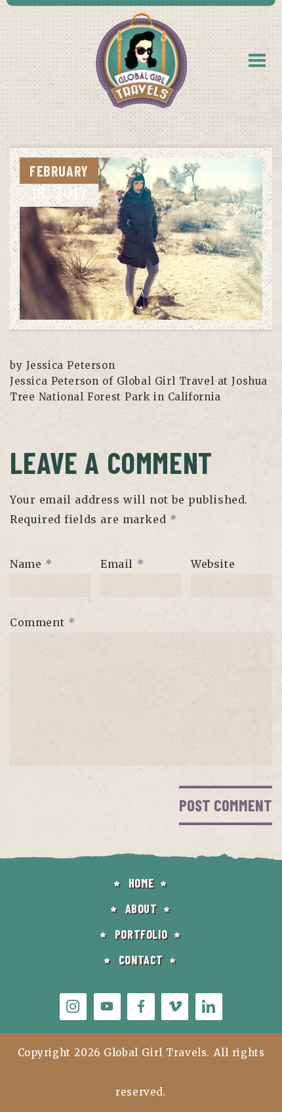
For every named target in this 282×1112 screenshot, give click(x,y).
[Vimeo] (174, 1006)
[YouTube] (107, 1006)
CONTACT (141, 959)
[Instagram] (73, 1006)
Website (213, 563)
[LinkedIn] (208, 1006)
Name (31, 563)
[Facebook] (140, 1006)
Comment (42, 622)
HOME (141, 883)
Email (122, 563)
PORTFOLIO (141, 934)
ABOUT (141, 908)
